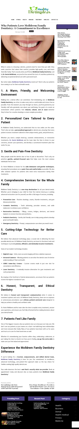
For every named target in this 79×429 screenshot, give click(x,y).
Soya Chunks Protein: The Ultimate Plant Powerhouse (14, 423)
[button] (65, 19)
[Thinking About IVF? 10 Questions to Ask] (74, 96)
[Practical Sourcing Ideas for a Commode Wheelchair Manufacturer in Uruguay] (74, 42)
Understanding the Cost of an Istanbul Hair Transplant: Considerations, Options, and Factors (41, 405)
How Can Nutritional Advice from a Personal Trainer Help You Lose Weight (63, 88)
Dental (31, 31)
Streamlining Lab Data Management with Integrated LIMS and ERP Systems (11, 386)
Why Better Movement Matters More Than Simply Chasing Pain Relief (64, 35)
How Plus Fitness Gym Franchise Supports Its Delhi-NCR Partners (64, 62)
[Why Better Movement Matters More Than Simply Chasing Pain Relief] (74, 34)
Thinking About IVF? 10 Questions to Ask (64, 96)
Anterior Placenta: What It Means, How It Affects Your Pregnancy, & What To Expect (64, 70)
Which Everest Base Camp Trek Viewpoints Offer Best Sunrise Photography (64, 53)
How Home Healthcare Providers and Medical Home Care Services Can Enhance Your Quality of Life (41, 386)
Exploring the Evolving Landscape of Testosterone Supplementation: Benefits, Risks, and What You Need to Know (15, 406)
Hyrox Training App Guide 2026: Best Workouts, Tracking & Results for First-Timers (64, 79)
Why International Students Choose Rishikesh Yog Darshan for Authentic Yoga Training (15, 415)
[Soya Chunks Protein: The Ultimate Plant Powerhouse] (4, 423)
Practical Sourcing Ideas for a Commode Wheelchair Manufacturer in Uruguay (64, 44)
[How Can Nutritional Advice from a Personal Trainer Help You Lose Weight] (74, 87)
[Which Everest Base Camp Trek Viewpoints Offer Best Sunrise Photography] (74, 52)
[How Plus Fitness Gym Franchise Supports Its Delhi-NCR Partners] (74, 61)
